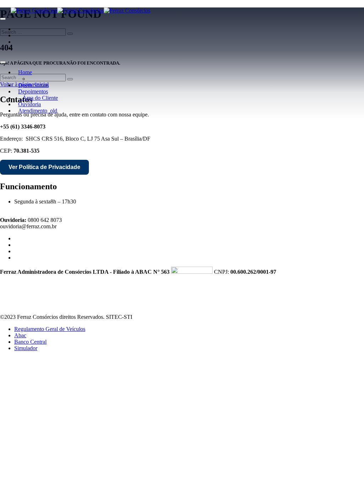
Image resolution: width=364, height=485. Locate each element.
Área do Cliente (40, 98)
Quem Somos (33, 85)
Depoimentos (33, 91)
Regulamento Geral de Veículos (49, 329)
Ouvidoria (29, 104)
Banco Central (30, 342)
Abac (20, 335)
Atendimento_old (37, 111)
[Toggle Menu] (3, 62)
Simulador (25, 348)
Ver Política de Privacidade (44, 167)
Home (25, 72)
